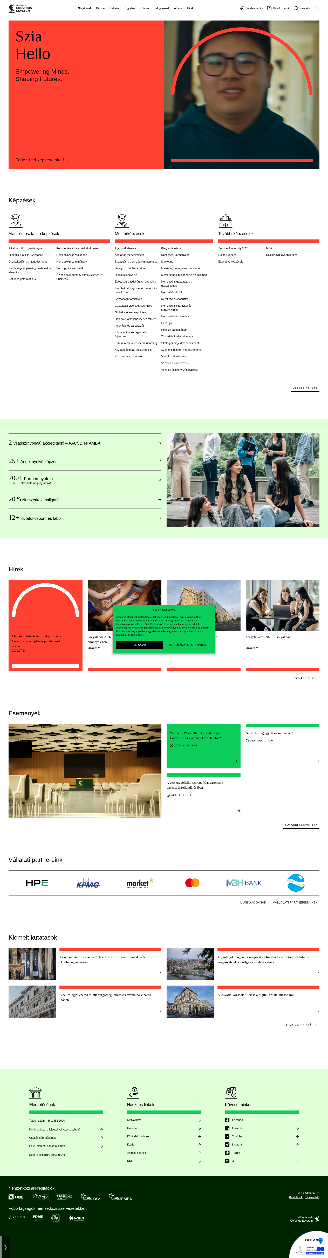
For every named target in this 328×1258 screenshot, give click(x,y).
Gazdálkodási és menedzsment (28, 261)
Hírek (190, 8)
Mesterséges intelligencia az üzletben (184, 274)
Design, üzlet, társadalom (130, 268)
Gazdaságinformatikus (128, 299)
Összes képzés (305, 387)
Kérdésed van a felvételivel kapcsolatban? (54, 1129)
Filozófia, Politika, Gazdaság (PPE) (30, 254)
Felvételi (115, 8)
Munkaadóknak (253, 902)
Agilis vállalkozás (125, 248)
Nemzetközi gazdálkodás (71, 254)
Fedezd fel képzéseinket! (39, 160)
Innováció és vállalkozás (130, 325)
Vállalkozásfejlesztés (174, 356)
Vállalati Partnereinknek (295, 902)
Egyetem (130, 8)
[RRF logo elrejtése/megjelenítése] (6, 1247)
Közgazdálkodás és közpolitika (133, 349)
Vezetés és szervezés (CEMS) (179, 369)
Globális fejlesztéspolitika (130, 312)
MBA (269, 248)
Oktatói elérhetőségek (42, 1137)
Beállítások (296, 1197)
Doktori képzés (227, 254)
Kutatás (144, 8)
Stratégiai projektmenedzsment (180, 343)
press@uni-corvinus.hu (51, 1154)
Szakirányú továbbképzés (281, 254)
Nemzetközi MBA (171, 292)
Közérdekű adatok (138, 1136)
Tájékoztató (312, 1197)
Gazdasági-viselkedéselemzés (133, 305)
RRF (130, 1161)
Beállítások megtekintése (188, 644)
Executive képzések (230, 261)
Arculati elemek (136, 1152)
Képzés (100, 8)
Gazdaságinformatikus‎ (22, 279)
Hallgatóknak (162, 8)
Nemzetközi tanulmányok (71, 261)
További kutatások (302, 1025)
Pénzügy (166, 323)
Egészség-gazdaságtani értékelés (135, 281)
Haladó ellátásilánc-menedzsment (135, 319)
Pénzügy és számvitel (69, 268)
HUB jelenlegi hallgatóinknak (47, 1146)
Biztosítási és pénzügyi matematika (136, 261)
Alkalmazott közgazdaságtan (26, 248)
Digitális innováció (126, 274)
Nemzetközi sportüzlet (174, 299)
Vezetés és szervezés (174, 363)
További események (301, 824)
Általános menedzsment (129, 254)
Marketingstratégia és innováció (180, 268)
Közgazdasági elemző (128, 356)
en (317, 8)
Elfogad (140, 644)
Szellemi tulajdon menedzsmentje (181, 349)
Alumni (178, 8)
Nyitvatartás (134, 1120)
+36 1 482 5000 (55, 1120)
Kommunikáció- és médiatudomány (77, 248)
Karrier (131, 1144)
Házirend (132, 1128)
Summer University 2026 (233, 248)
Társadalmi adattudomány (177, 336)
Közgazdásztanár (171, 248)
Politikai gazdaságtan (174, 329)
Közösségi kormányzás (175, 254)
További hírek (306, 678)
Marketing (167, 261)
